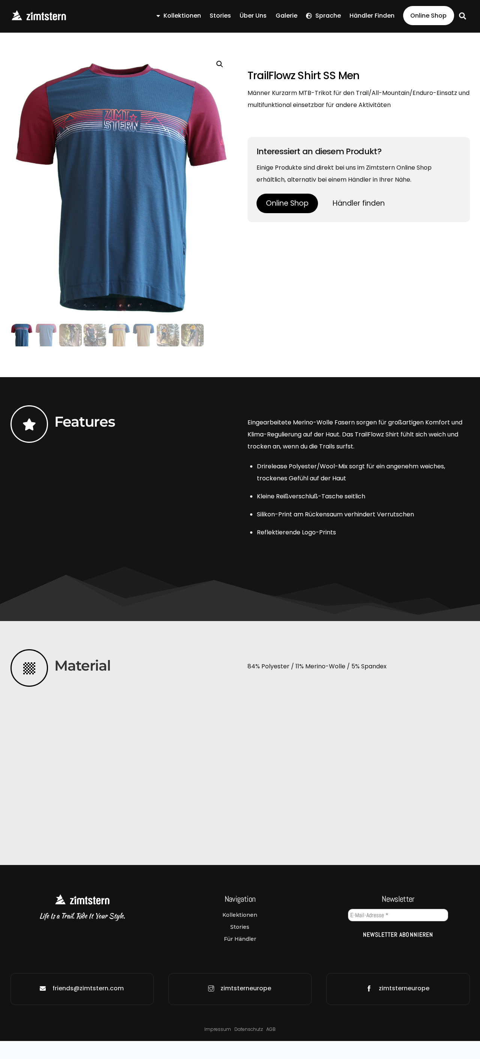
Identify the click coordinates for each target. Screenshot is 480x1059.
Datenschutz (249, 1029)
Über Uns (253, 15)
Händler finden (372, 15)
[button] (219, 64)
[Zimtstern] (38, 18)
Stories (220, 15)
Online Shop (428, 15)
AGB (271, 1029)
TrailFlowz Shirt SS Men (304, 75)
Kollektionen (181, 15)
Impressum (217, 1029)
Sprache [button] (327, 15)
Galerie (286, 15)
